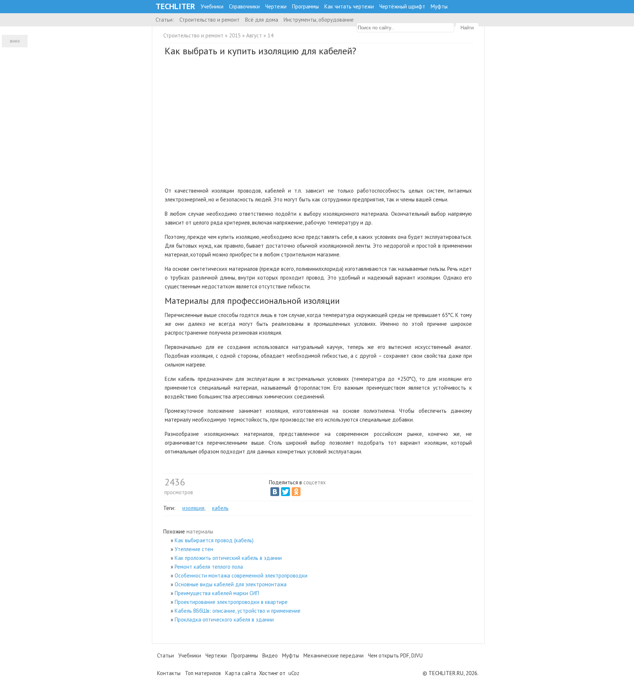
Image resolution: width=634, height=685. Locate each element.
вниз (15, 41)
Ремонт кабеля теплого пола (209, 566)
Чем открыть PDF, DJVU (395, 655)
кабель (220, 507)
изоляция (193, 507)
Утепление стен (194, 549)
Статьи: (165, 19)
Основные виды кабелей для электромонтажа (231, 584)
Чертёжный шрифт (402, 6)
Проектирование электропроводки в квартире (231, 601)
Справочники (244, 6)
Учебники (212, 6)
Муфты (439, 6)
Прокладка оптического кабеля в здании (224, 619)
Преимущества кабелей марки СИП (217, 593)
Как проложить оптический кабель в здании (228, 557)
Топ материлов (203, 673)
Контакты (169, 673)
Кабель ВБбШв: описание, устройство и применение (237, 610)
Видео (270, 655)
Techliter (175, 6)
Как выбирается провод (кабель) (214, 540)
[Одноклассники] (296, 491)
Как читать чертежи (349, 6)
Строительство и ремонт (209, 19)
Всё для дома (261, 19)
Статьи (165, 655)
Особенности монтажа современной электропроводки (241, 575)
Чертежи (276, 6)
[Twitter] (285, 491)
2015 (235, 35)
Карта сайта (240, 673)
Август (254, 35)
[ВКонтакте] (274, 491)
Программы (305, 6)
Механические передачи (333, 655)
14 (270, 35)
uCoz (293, 673)
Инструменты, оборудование (319, 19)
